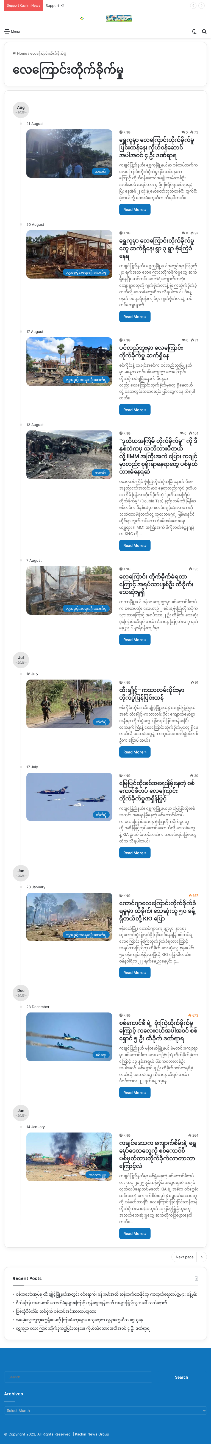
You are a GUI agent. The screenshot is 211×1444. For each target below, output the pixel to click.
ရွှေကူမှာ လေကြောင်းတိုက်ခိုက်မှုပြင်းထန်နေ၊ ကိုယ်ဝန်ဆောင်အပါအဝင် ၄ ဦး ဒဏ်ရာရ (156, 147)
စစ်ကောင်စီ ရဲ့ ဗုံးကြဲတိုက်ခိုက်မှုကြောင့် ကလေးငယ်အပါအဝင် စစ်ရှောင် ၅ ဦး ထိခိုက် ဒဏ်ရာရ (158, 1030)
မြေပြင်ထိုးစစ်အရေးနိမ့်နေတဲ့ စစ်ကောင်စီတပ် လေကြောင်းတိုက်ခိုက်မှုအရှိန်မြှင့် (157, 790)
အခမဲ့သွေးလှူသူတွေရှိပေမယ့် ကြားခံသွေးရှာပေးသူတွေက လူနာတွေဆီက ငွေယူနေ (79, 1320)
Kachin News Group (92, 1434)
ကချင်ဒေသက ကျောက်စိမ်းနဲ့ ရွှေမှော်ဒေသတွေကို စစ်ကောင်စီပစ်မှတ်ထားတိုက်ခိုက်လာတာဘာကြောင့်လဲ (157, 1154)
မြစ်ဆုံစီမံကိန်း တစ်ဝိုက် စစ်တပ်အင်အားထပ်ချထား (56, 1311)
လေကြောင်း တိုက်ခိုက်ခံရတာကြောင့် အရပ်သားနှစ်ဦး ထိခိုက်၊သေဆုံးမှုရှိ (156, 584)
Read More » (134, 209)
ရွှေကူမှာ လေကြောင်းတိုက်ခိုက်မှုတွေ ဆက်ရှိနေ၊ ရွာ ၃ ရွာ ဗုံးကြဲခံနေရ (156, 248)
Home (21, 53)
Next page (185, 1257)
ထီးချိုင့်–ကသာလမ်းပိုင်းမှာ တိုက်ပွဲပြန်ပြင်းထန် (151, 694)
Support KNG (57, 5)
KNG (127, 132)
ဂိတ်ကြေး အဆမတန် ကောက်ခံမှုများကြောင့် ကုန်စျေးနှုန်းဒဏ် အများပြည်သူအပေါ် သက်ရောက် (91, 1303)
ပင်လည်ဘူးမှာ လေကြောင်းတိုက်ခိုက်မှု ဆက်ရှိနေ (151, 351)
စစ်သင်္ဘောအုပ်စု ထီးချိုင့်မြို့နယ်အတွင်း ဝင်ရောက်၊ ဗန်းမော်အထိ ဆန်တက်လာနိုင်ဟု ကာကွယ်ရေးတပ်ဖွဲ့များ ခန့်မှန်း (107, 1294)
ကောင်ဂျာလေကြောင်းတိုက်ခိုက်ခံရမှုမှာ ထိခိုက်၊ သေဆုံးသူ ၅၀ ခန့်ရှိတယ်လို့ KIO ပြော (157, 910)
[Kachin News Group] (105, 18)
